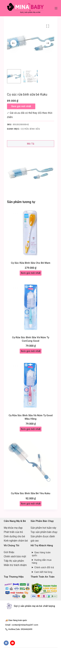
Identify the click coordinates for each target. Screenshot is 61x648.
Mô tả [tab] (30, 143)
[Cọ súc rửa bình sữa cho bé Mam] (30, 232)
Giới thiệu (9, 552)
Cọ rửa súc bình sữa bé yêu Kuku (30, 493)
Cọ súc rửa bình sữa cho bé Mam (30, 262)
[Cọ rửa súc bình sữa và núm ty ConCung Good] (30, 307)
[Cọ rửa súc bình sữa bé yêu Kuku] (30, 463)
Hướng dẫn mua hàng (42, 561)
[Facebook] (6, 643)
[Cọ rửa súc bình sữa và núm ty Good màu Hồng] (30, 385)
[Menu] (56, 8)
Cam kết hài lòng (43, 572)
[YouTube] (12, 643)
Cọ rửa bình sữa (30, 129)
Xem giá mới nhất (21, 106)
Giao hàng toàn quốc (41, 554)
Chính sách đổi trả (44, 567)
